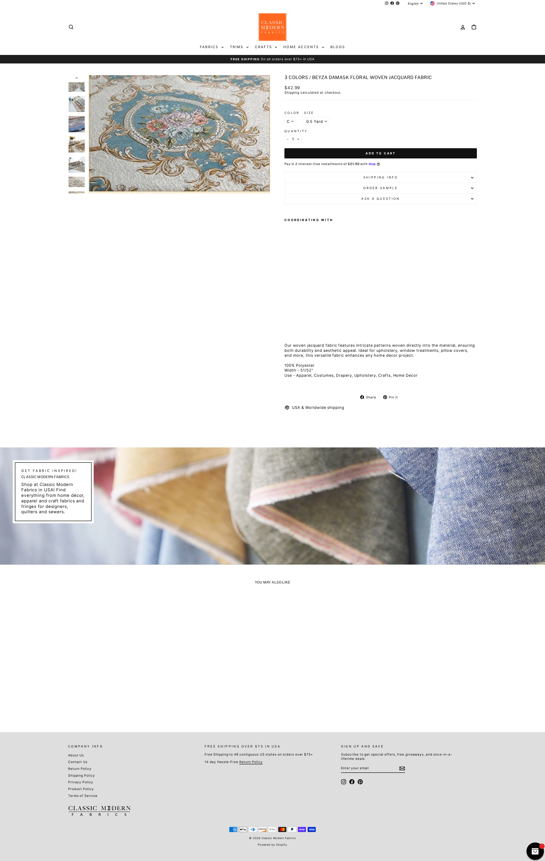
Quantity (296, 131)
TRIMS (237, 47)
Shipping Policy (81, 775)
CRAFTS (264, 47)
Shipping (291, 93)
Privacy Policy (80, 782)
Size (309, 113)
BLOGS (337, 47)
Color (292, 113)
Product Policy (81, 789)
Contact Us (77, 762)
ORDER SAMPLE (380, 188)
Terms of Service (83, 796)
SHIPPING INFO (380, 177)
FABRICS (210, 47)
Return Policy (80, 769)
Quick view (117, 688)
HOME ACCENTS (302, 47)
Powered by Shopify (272, 844)
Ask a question (380, 198)
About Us (76, 755)
